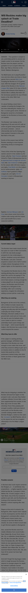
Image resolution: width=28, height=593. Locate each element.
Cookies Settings (14, 585)
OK (14, 590)
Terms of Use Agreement (15, 582)
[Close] (26, 574)
